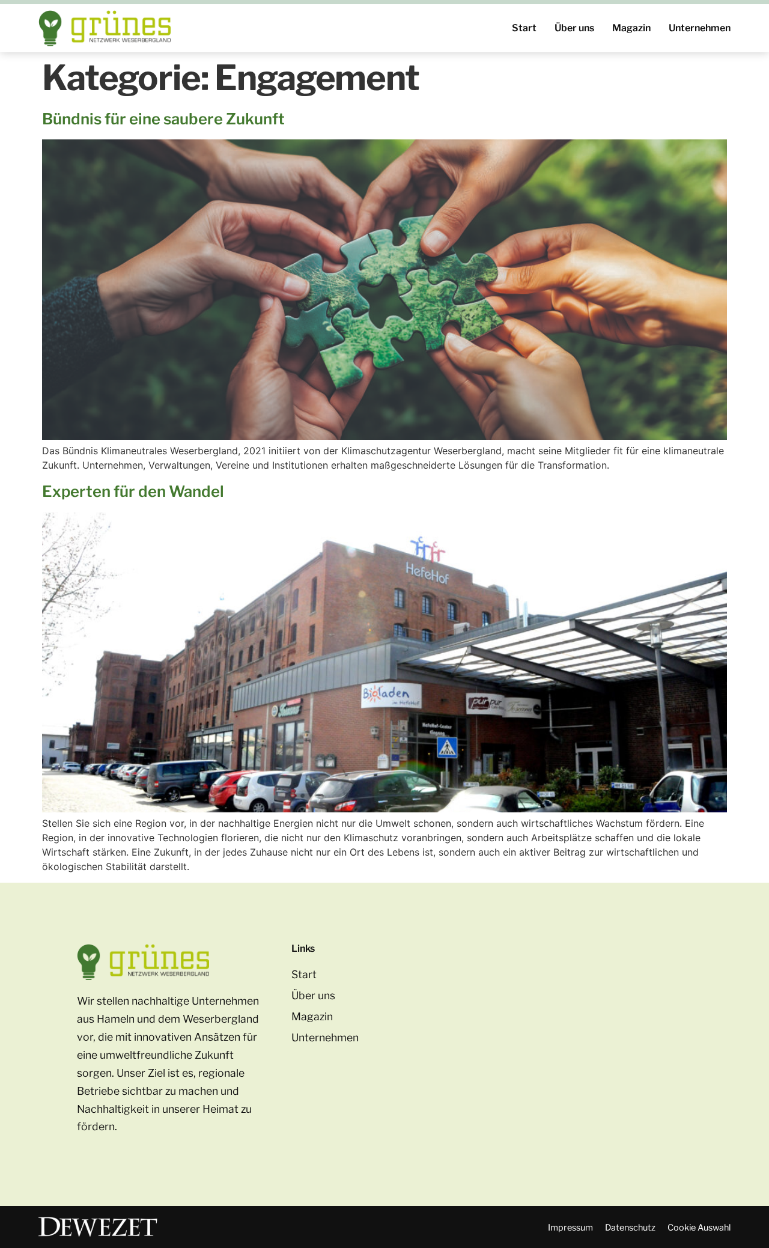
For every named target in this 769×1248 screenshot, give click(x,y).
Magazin (631, 28)
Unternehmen (700, 28)
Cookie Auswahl (699, 1227)
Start (524, 28)
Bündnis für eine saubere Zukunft (163, 118)
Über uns (574, 28)
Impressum (570, 1227)
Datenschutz (630, 1227)
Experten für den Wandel (133, 491)
